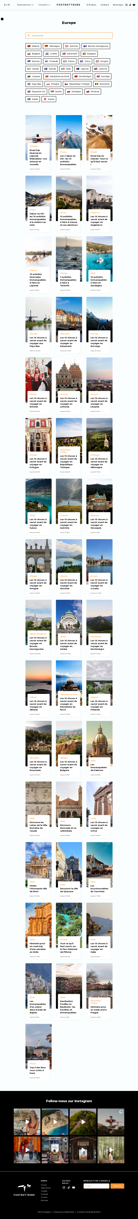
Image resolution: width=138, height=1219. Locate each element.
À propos (44, 1194)
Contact (105, 5)
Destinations (46, 1188)
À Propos (91, 5)
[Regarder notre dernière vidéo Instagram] (27, 1122)
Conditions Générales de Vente (88, 1212)
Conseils (44, 1191)
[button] (7, 5)
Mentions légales (44, 1212)
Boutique (118, 5)
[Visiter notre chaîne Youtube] (134, 5)
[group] (33, 46)
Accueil (43, 1185)
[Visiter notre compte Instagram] (126, 5)
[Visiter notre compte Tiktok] (130, 5)
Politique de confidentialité (64, 1212)
